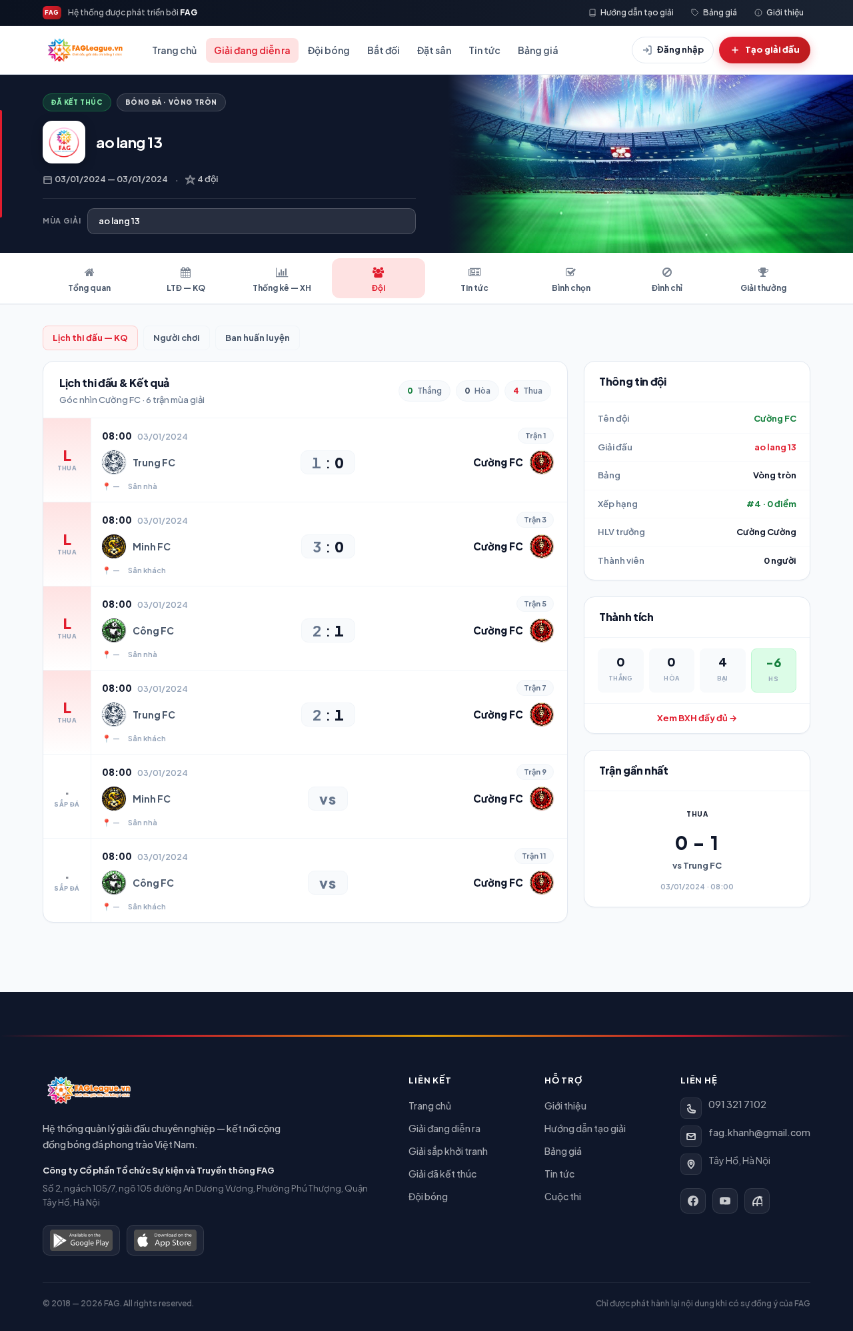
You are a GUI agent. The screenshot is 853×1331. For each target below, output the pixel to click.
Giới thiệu (565, 1105)
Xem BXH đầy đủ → (697, 718)
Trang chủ (174, 50)
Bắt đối (383, 50)
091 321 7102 (737, 1104)
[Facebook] (693, 1201)
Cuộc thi (562, 1196)
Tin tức (484, 50)
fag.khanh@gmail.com (759, 1132)
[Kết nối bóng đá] (757, 1201)
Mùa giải (62, 220)
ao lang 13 (775, 447)
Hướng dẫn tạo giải (585, 1128)
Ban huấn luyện (257, 337)
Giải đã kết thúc (442, 1174)
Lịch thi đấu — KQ (90, 337)
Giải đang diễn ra (252, 50)
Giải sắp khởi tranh (448, 1151)
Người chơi (176, 337)
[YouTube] (725, 1201)
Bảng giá (538, 50)
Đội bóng (329, 50)
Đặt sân (434, 50)
